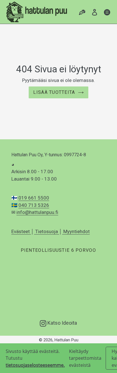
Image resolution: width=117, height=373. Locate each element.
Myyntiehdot (76, 231)
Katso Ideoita (61, 323)
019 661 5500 (33, 198)
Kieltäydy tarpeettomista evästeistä (85, 358)
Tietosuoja (46, 231)
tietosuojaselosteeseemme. (35, 365)
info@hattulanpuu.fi (37, 212)
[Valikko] (107, 12)
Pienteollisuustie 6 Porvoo (58, 250)
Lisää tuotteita (54, 92)
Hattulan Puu (66, 339)
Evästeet (21, 231)
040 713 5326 (33, 205)
